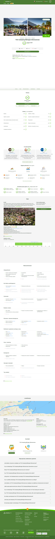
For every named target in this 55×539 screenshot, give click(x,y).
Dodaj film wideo (21, 105)
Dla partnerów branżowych (27, 520)
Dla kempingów (28, 514)
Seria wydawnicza (17, 536)
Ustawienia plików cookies (29, 536)
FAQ (35, 514)
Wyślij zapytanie (27, 51)
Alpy (24, 58)
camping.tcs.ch (43, 450)
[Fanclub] (12, 3)
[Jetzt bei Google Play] (44, 534)
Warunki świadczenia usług (39, 536)
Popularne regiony (19, 519)
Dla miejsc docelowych (27, 517)
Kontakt (35, 516)
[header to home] (7, 1)
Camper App (18, 516)
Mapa (8, 3)
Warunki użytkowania (9, 536)
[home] (8, 512)
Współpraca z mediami (45, 520)
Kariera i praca (46, 517)
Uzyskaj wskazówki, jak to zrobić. (41, 426)
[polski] (34, 1)
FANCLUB (17, 514)
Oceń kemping (27, 103)
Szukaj (5, 3)
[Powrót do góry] (27, 509)
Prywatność (22, 536)
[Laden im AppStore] (38, 534)
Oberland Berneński (19, 58)
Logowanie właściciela (27, 524)
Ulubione (46, 1)
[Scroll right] (51, 154)
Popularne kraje (18, 518)
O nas (44, 515)
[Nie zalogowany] (50, 1)
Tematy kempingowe (19, 521)
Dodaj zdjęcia (33, 105)
